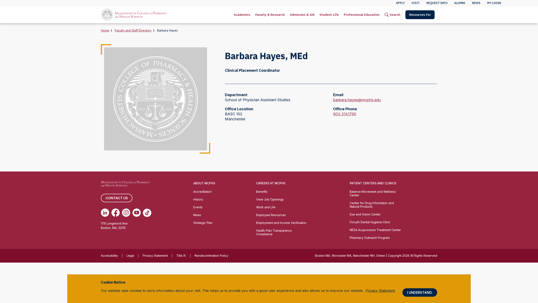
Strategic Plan (202, 223)
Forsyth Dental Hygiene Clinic (370, 222)
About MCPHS (204, 183)
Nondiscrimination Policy (211, 255)
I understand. (420, 292)
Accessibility (109, 255)
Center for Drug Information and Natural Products (372, 204)
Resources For (420, 15)
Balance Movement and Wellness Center (373, 193)
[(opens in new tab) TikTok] (147, 213)
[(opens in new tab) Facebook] (115, 213)
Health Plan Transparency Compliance (274, 232)
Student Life (329, 15)
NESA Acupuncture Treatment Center (375, 230)
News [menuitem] (476, 3)
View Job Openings (270, 199)
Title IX (181, 255)
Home (105, 30)
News (197, 215)
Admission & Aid (302, 15)
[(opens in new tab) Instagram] (126, 213)
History (198, 199)
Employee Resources (271, 215)
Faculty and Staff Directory (133, 30)
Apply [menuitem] (400, 3)
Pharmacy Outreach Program (370, 237)
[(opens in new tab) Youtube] (136, 213)
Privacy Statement (155, 255)
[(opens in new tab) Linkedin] (105, 213)
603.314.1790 (344, 114)
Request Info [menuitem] (436, 3)
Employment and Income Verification (281, 223)
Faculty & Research (270, 15)
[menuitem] (242, 14)
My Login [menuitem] (494, 3)
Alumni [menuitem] (459, 3)
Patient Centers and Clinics (373, 183)
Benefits (262, 191)
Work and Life (266, 207)
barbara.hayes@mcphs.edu (357, 100)
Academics (242, 15)
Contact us (116, 198)
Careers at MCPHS (270, 183)
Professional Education (362, 15)
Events (198, 207)
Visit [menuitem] (415, 3)
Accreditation (202, 191)
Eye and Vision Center (365, 214)
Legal (130, 255)
